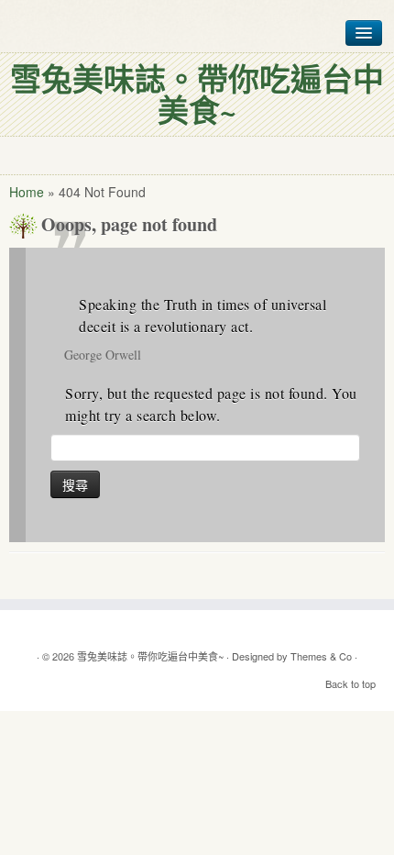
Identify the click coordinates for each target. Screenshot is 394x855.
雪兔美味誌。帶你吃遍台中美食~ (150, 656)
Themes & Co (321, 656)
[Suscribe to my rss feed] (197, 628)
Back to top (350, 683)
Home (26, 192)
